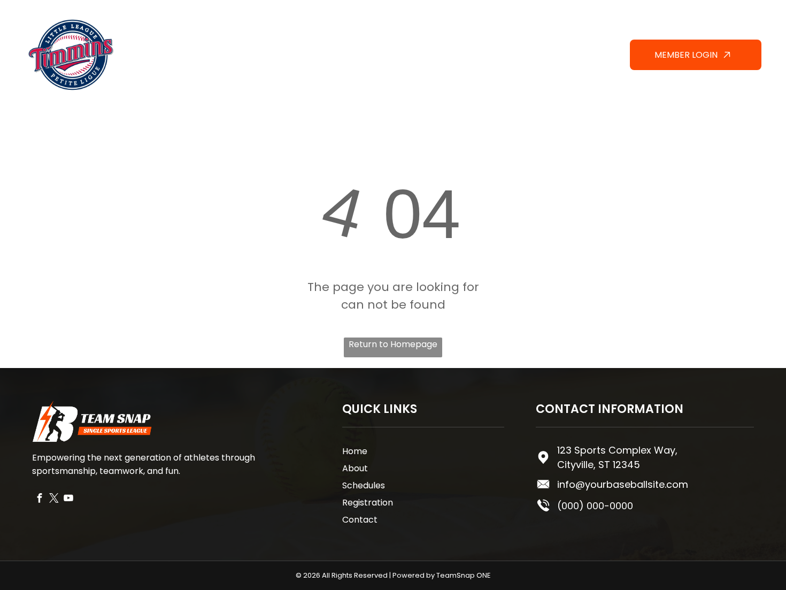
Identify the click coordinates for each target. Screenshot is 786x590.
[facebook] (39, 499)
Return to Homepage (393, 344)
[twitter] (54, 499)
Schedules (363, 485)
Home (354, 451)
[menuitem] (327, 45)
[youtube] (68, 499)
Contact (359, 520)
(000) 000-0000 (595, 505)
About (355, 468)
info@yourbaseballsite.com (622, 484)
